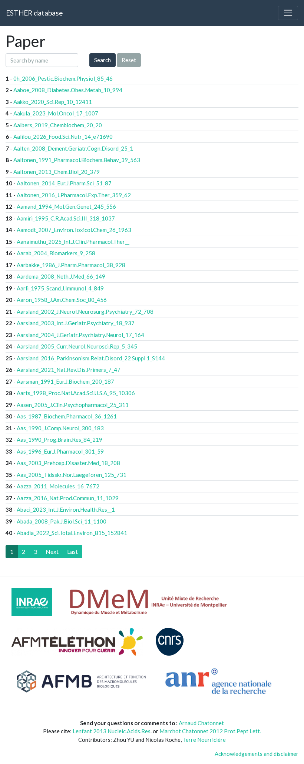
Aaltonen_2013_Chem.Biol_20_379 (56, 171)
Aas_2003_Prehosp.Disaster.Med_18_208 (68, 463)
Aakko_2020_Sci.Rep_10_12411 (52, 101)
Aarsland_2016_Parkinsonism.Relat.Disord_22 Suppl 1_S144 (91, 358)
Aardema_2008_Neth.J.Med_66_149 (61, 276)
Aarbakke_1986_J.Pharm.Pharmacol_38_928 (71, 265)
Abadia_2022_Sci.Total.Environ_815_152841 (72, 532)
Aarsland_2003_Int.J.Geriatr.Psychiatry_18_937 (76, 323)
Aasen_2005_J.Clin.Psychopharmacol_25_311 (73, 404)
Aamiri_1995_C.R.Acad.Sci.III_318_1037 (66, 218)
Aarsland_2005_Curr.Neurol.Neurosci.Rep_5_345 (77, 346)
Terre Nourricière (204, 739)
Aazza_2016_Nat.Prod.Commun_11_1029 (68, 498)
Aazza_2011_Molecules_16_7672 (58, 486)
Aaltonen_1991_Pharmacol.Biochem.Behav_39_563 (76, 159)
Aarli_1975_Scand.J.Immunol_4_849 (60, 288)
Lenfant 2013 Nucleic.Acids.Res (112, 731)
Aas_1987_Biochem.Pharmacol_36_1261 (67, 416)
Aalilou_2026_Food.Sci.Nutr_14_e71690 (63, 136)
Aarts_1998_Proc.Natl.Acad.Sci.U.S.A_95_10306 (76, 393)
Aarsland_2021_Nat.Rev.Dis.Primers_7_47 (68, 369)
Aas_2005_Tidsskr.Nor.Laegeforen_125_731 (71, 474)
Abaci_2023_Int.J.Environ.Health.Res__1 (66, 509)
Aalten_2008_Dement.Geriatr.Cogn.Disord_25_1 (73, 148)
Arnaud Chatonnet (201, 723)
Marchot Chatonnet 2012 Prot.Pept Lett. (210, 731)
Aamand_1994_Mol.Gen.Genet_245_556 (66, 206)
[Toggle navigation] (288, 13)
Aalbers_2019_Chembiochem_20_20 (57, 125)
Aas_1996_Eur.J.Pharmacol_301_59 (60, 451)
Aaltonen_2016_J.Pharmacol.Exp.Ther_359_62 (74, 195)
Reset (129, 60)
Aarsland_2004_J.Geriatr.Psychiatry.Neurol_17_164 (80, 334)
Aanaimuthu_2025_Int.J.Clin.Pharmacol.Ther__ (73, 241)
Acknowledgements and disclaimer (256, 753)
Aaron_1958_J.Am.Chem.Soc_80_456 (62, 299)
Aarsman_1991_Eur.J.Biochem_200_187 (65, 381)
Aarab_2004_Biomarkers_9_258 (56, 253)
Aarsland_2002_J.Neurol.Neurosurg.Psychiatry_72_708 (85, 311)
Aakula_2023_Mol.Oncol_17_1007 (55, 113)
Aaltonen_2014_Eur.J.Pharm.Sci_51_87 (64, 183)
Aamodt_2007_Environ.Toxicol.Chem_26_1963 (74, 229)
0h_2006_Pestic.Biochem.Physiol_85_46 (63, 78)
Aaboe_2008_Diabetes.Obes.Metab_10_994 (67, 90)
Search (102, 60)
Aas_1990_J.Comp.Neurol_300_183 (60, 428)
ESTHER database (34, 13)
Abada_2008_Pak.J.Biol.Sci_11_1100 (61, 521)
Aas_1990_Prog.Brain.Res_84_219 (59, 439)
